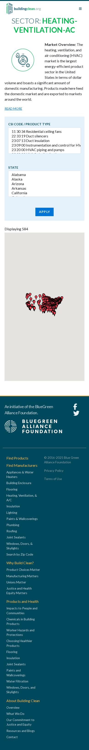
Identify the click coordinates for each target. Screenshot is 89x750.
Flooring (11, 489)
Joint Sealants (16, 537)
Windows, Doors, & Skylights (19, 546)
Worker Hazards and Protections (20, 632)
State (13, 167)
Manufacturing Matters (22, 576)
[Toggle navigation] (80, 9)
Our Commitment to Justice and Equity (20, 722)
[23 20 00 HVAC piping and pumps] (44, 149)
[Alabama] (44, 174)
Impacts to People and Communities (21, 610)
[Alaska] (44, 179)
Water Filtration (17, 681)
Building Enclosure (18, 483)
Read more (13, 108)
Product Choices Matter (23, 570)
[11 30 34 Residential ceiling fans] (44, 131)
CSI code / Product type (29, 124)
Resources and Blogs (20, 731)
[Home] (23, 8)
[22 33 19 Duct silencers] (44, 136)
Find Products (17, 458)
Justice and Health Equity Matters (19, 591)
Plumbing (12, 525)
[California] (44, 193)
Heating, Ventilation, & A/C (21, 498)
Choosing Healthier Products (19, 643)
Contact (12, 737)
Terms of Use (53, 479)
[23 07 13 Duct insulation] (44, 140)
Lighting (11, 512)
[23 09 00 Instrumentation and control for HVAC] (44, 145)
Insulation (13, 506)
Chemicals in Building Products (20, 621)
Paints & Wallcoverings (22, 519)
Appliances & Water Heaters (20, 474)
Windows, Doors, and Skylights (20, 690)
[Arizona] (44, 183)
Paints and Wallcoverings (15, 673)
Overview (12, 707)
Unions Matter (16, 582)
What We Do (15, 714)
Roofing (11, 531)
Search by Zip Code (19, 554)
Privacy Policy (53, 470)
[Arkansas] (44, 188)
